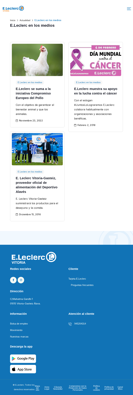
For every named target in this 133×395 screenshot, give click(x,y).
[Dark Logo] (13, 8)
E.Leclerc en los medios (30, 82)
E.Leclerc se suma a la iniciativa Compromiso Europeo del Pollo (33, 93)
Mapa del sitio (37, 388)
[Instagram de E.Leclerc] (21, 280)
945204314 (80, 323)
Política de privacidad (109, 388)
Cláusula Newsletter (58, 388)
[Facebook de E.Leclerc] (13, 280)
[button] (129, 8)
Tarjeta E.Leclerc (77, 278)
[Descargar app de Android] (23, 358)
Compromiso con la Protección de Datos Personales (78, 388)
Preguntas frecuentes (82, 285)
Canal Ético (120, 388)
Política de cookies (96, 388)
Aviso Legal (46, 388)
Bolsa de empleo (19, 323)
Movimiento (16, 330)
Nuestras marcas (19, 336)
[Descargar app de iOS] (23, 368)
